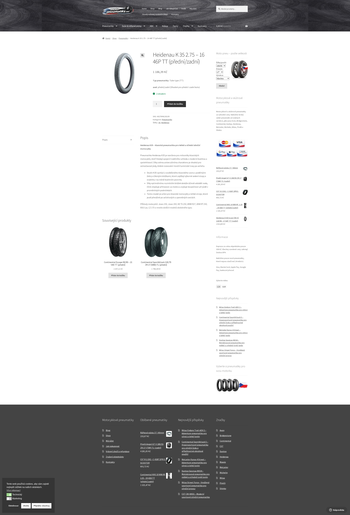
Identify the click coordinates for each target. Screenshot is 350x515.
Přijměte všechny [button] (42, 506)
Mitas (222, 478)
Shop (152, 8)
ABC (152, 26)
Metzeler (224, 467)
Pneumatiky (108, 26)
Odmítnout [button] (13, 506)
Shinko (223, 488)
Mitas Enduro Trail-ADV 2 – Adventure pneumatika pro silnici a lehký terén (233, 310)
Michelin (224, 472)
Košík (184, 8)
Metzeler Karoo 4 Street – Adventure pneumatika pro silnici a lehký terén (233, 333)
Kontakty (175, 14)
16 (159, 122)
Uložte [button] (26, 506)
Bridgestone (225, 435)
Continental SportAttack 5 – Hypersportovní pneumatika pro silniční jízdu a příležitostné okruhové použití (233, 321)
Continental (225, 440)
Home (144, 8)
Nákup (165, 26)
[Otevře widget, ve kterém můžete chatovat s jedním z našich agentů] (336, 510)
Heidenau (165, 122)
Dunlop (223, 451)
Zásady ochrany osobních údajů (155, 14)
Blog (160, 8)
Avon (222, 430)
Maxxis (223, 462)
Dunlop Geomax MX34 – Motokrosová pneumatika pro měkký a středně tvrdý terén (231, 343)
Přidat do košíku (175, 103)
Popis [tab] (105, 139)
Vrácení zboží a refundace (117, 451)
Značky (186, 26)
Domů (108, 38)
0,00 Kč (223, 26)
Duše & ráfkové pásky (132, 26)
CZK (218, 286)
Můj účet (193, 8)
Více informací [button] (13, 490)
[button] (142, 55)
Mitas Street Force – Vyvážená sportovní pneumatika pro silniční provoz (232, 353)
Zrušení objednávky (115, 456)
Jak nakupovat (172, 8)
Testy (175, 26)
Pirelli (222, 483)
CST (221, 446)
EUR (224, 286)
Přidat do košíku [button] (118, 275)
